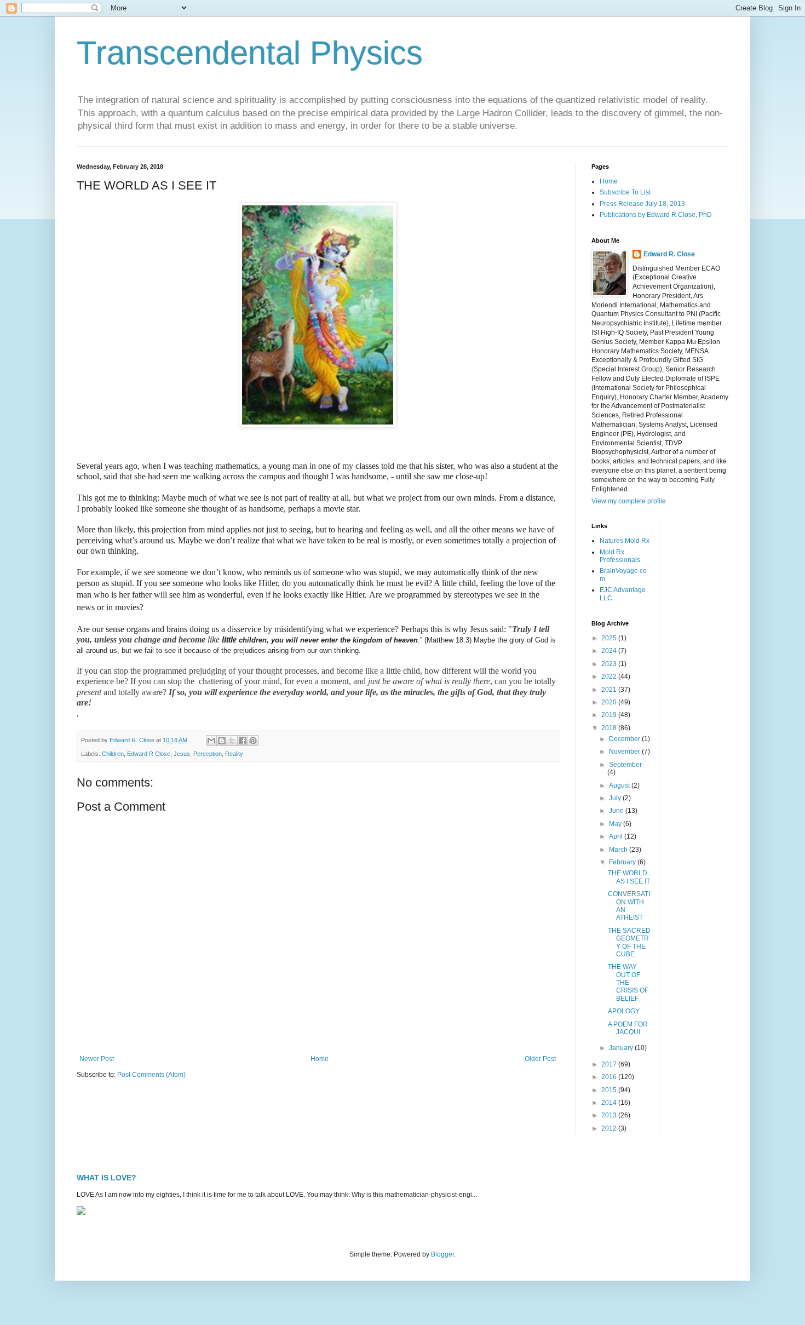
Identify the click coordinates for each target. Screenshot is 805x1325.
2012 (609, 1128)
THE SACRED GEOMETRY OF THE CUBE (629, 942)
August (620, 785)
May (616, 824)
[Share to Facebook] (242, 740)
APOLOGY (624, 1011)
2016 (609, 1077)
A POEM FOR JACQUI (628, 1028)
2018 (609, 728)
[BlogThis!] (221, 740)
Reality (234, 753)
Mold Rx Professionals (620, 556)
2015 (609, 1090)
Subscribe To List (625, 192)
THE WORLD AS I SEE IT (629, 877)
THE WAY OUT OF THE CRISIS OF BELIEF (628, 982)
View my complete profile (628, 501)
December (625, 739)
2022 (609, 676)
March (619, 849)
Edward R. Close (669, 254)
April (616, 836)
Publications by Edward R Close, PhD (656, 215)
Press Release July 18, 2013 (642, 204)
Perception (207, 753)
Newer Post (96, 1059)
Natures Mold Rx (624, 540)
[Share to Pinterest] (253, 740)
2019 (609, 715)
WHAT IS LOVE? (106, 1177)
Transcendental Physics (250, 53)
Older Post (540, 1059)
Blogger (442, 1254)
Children (113, 753)
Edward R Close (148, 753)
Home (320, 1059)
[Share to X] (232, 740)
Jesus (182, 753)
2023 (609, 664)
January (622, 1048)
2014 (609, 1102)
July (616, 798)
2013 (609, 1115)
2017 (609, 1064)
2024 (609, 651)
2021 (609, 689)
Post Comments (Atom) (151, 1075)
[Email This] (211, 740)
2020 (609, 702)
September (625, 764)
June (617, 810)
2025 (609, 638)
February (623, 862)
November (625, 751)
